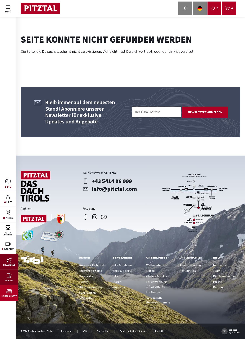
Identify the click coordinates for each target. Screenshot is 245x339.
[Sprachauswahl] (200, 8)
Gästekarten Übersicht (87, 295)
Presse (217, 282)
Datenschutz (103, 331)
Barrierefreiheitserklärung (132, 331)
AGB (84, 331)
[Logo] (40, 8)
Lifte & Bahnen (122, 265)
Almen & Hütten (190, 265)
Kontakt (159, 331)
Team (216, 271)
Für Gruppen (154, 292)
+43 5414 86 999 (112, 181)
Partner (218, 287)
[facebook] (85, 217)
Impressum (66, 331)
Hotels (150, 271)
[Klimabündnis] (28, 236)
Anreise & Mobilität (92, 265)
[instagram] (95, 217)
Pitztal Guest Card (91, 287)
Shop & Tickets (122, 271)
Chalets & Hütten (157, 276)
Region (84, 257)
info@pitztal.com (114, 189)
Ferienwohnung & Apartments (156, 284)
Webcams (119, 287)
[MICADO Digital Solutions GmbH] (230, 331)
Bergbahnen (122, 257)
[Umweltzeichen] (51, 236)
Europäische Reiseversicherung (158, 300)
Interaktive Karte (90, 271)
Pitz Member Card (225, 276)
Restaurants (188, 271)
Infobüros (219, 265)
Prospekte (86, 276)
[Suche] (185, 8)
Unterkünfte (156, 257)
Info (216, 257)
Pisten (117, 282)
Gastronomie (190, 257)
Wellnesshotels (156, 265)
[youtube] (104, 217)
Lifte (115, 276)
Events (83, 282)
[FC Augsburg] (43, 219)
